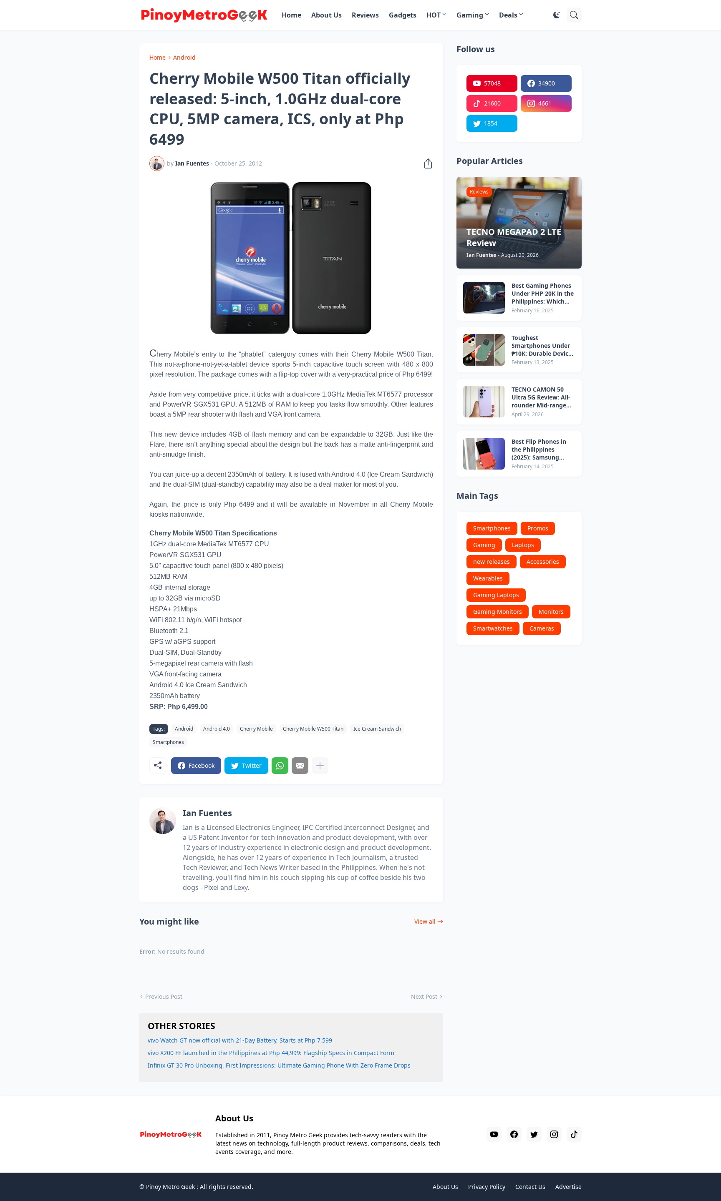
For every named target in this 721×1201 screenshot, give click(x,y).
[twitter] (534, 1134)
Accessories (543, 561)
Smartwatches (493, 628)
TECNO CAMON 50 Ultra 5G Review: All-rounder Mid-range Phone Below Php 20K (543, 398)
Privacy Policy (486, 1187)
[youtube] (494, 1134)
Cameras (541, 628)
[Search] (574, 15)
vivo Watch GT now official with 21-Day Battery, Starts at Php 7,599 (240, 1040)
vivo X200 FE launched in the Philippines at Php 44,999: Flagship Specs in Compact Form (271, 1053)
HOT (433, 15)
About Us (326, 15)
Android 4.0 (216, 728)
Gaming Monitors (497, 612)
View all (425, 921)
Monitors (551, 612)
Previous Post (163, 996)
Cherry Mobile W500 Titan (313, 728)
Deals (508, 15)
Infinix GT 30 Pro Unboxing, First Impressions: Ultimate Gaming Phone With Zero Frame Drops (279, 1065)
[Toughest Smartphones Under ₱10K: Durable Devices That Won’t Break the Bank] (484, 350)
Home (291, 15)
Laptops (523, 545)
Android (184, 57)
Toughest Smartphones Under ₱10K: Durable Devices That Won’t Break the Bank (543, 346)
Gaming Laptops (496, 595)
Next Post (424, 996)
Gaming (469, 15)
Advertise (568, 1187)
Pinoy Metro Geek (170, 1187)
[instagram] (554, 1134)
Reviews (365, 15)
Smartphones (168, 742)
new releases (491, 561)
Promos (537, 528)
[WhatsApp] (280, 765)
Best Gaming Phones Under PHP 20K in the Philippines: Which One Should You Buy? (543, 294)
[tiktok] (574, 1134)
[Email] (300, 765)
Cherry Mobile (256, 728)
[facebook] (514, 1134)
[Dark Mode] (557, 15)
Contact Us (530, 1187)
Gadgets (402, 15)
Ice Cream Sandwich (377, 728)
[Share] (425, 163)
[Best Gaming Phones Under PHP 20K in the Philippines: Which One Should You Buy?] (484, 298)
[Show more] (320, 765)
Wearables (488, 578)
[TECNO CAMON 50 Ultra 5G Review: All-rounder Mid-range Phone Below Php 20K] (484, 401)
